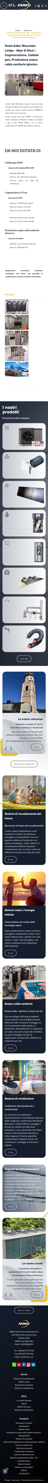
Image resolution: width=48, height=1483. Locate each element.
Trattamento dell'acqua (24, 1451)
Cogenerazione (24, 1461)
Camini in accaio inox (24, 1445)
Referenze (28, 30)
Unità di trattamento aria (24, 1454)
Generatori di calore (24, 1423)
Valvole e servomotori (24, 1467)
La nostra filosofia (24, 1400)
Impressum (16, 1480)
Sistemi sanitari (24, 1464)
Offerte (24, 1470)
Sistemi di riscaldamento (24, 1378)
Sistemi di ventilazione (24, 1388)
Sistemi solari (24, 1381)
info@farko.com (27, 1357)
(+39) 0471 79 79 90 (26, 1350)
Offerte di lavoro (24, 1406)
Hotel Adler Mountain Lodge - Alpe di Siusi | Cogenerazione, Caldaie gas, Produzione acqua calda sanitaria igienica (24, 35)
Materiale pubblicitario (24, 1410)
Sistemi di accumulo (24, 1438)
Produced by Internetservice (32, 1480)
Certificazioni (24, 1473)
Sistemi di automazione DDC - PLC (24, 1457)
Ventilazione (24, 1426)
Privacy (7, 1480)
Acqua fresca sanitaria (24, 1385)
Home (17, 30)
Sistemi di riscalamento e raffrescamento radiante (24, 1442)
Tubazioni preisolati (24, 1448)
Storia (24, 1403)
